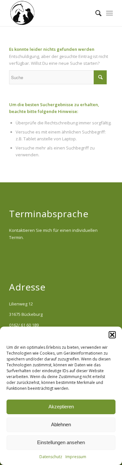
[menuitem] (95, 13)
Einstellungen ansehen (61, 442)
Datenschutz (50, 456)
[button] (112, 334)
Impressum (75, 456)
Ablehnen (61, 424)
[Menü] (109, 13)
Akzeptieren (61, 406)
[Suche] (95, 13)
